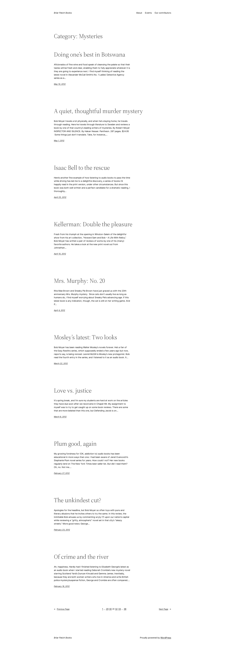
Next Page (165, 609)
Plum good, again (75, 443)
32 (116, 609)
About (139, 13)
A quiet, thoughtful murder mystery (98, 110)
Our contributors (163, 13)
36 (125, 609)
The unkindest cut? (77, 500)
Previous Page (61, 609)
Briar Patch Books (63, 13)
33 (119, 609)
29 (107, 609)
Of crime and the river (81, 556)
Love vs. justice (73, 390)
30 (110, 609)
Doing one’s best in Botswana (89, 54)
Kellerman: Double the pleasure (93, 224)
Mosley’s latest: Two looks (85, 337)
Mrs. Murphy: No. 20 (79, 280)
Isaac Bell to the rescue (82, 167)
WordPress (165, 637)
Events (148, 13)
